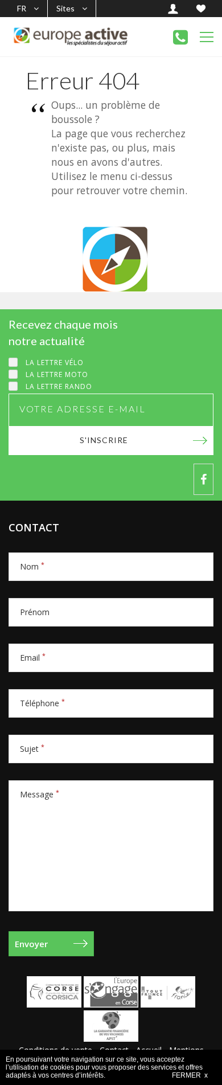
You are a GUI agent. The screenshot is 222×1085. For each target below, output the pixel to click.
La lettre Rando (59, 386)
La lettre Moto (57, 374)
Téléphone (42, 703)
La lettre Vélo (55, 362)
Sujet (32, 748)
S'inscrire (104, 440)
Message (39, 794)
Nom (32, 566)
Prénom (35, 612)
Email (33, 657)
